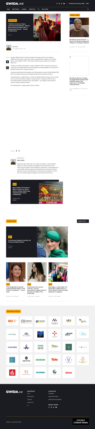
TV (38, 9)
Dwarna (51, 393)
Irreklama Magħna (54, 399)
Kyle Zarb (15, 46)
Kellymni (45, 9)
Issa (8, 9)
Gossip (24, 9)
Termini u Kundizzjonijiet (13, 422)
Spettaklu (15, 9)
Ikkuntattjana (53, 396)
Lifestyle (32, 9)
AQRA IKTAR (82, 221)
